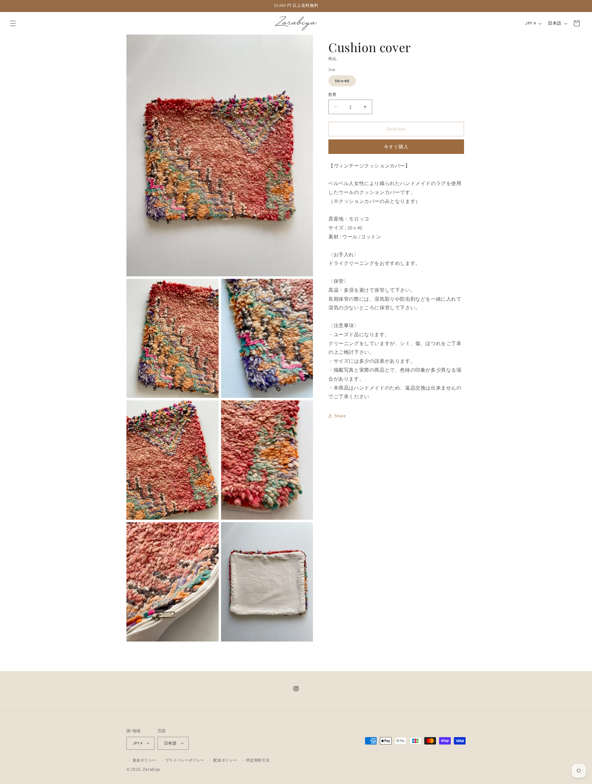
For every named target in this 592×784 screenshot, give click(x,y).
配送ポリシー (225, 759)
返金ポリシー (144, 759)
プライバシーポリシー (184, 759)
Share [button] (340, 415)
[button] (13, 23)
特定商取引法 (257, 759)
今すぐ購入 (396, 146)
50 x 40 (344, 82)
